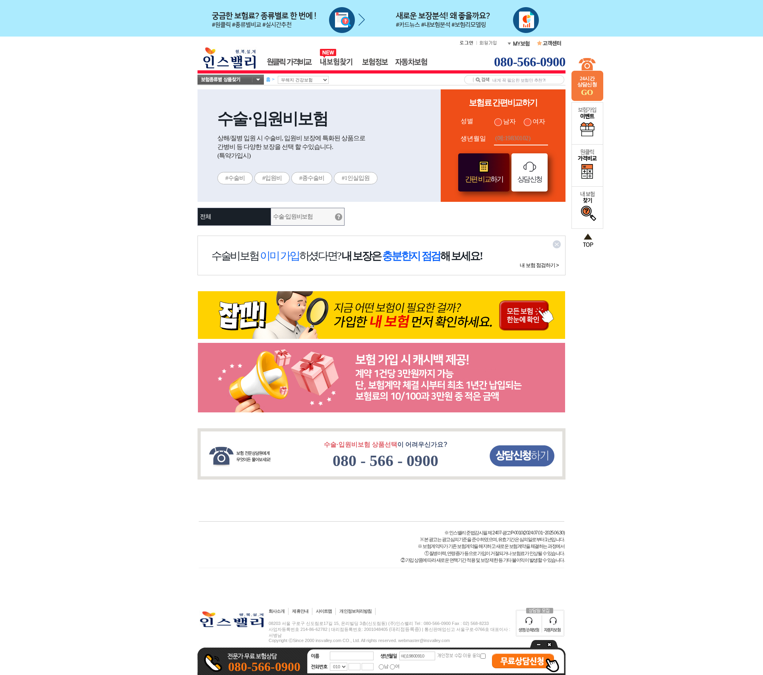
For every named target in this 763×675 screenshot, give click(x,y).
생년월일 (473, 138)
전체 (205, 216)
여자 (539, 121)
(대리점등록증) (405, 629)
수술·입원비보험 (293, 216)
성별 (467, 121)
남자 (509, 121)
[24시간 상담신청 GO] (587, 99)
